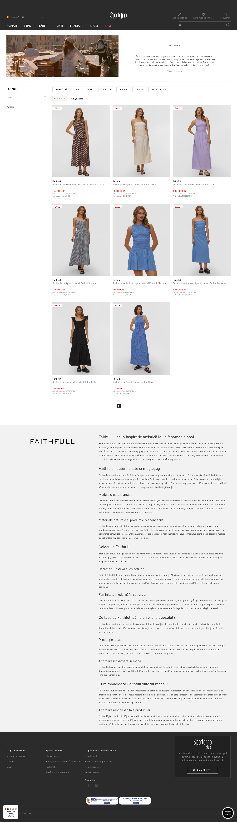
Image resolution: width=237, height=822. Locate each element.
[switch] (11, 815)
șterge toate (77, 98)
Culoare (139, 89)
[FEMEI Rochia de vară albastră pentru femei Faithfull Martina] (141, 240)
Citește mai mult (174, 71)
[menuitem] (12, 25)
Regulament (91, 755)
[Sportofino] (118, 15)
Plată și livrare (53, 755)
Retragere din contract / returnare (63, 761)
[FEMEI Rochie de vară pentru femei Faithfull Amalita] (141, 141)
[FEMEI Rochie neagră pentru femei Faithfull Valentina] (81, 338)
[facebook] (89, 785)
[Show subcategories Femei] (44, 96)
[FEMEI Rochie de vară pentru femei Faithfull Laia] (202, 141)
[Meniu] (16, 807)
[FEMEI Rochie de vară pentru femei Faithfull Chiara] (81, 240)
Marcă (90, 89)
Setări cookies (92, 772)
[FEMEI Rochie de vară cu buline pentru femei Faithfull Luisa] (81, 141)
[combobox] (205, 25)
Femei (9, 96)
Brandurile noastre (15, 755)
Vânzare (10, 106)
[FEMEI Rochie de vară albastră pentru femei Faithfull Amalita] (202, 240)
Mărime (123, 89)
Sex (77, 89)
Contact (10, 761)
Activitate (106, 89)
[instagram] (97, 785)
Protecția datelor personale (98, 761)
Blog (8, 766)
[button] (25, 18)
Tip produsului (159, 89)
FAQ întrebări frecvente (57, 772)
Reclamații (51, 766)
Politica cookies (93, 766)
